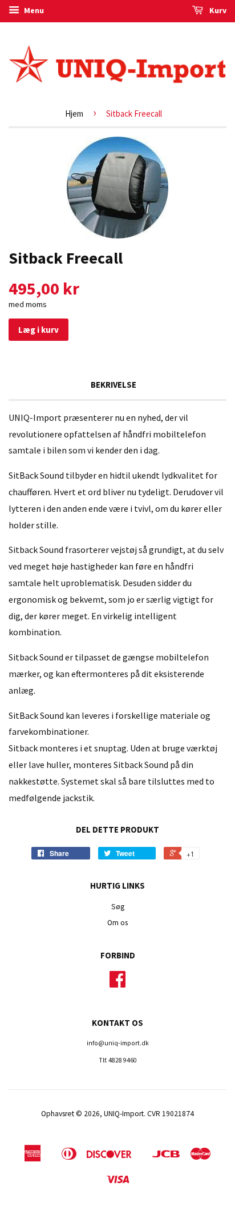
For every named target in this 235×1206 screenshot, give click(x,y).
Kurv (217, 10)
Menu (33, 10)
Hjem (74, 113)
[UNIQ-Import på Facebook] (117, 983)
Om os (117, 923)
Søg (117, 907)
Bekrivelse (113, 384)
